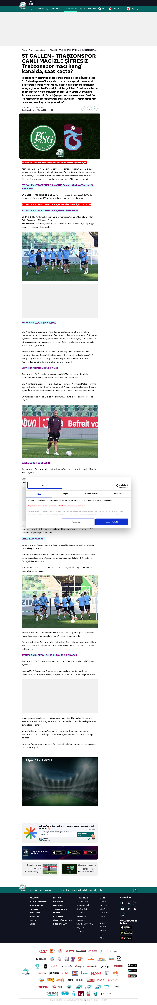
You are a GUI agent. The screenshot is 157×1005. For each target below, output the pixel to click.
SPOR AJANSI (81, 909)
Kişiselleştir (77, 522)
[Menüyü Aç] (137, 9)
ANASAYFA (34, 898)
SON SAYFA (80, 920)
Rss (31, 890)
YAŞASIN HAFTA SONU (84, 924)
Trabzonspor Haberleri (37, 50)
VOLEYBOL (104, 913)
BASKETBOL (92, 9)
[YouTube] (122, 909)
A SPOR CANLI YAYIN (38, 902)
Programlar (82, 898)
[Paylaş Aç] (133, 9)
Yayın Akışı (39, 890)
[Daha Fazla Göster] (95, 108)
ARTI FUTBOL (81, 931)
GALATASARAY (57, 9)
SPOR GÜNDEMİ (82, 905)
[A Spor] (22, 6)
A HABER (103, 930)
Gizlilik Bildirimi (79, 890)
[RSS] (122, 914)
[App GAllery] (90, 852)
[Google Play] (74, 852)
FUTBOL (82, 9)
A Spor (24, 50)
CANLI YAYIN (117, 9)
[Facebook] (122, 903)
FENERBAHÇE (43, 9)
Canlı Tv (104, 923)
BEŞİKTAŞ (33, 9)
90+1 (78, 935)
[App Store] (59, 852)
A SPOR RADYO (36, 905)
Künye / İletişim (95, 890)
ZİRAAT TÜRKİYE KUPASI (63, 920)
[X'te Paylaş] (83, 108)
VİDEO (104, 9)
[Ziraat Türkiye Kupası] (128, 8)
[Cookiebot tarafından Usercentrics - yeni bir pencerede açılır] (118, 486)
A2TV (102, 938)
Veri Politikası (64, 890)
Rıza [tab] (39, 494)
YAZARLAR (34, 916)
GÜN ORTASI (81, 913)
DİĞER (102, 916)
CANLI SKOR (35, 913)
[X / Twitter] (129, 903)
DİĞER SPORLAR (60, 924)
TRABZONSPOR (70, 9)
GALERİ (33, 920)
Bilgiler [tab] (65, 494)
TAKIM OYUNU (81, 916)
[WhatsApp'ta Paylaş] (89, 108)
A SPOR (103, 927)
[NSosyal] (135, 909)
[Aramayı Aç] (135, 890)
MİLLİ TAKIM (104, 909)
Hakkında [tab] (118, 494)
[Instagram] (135, 903)
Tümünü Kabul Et (112, 522)
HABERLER (34, 909)
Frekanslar (50, 890)
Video (102, 898)
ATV (101, 934)
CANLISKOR (31, 3)
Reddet (45, 485)
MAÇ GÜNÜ (80, 928)
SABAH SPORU (82, 902)
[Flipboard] (129, 909)
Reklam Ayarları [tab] (91, 494)
